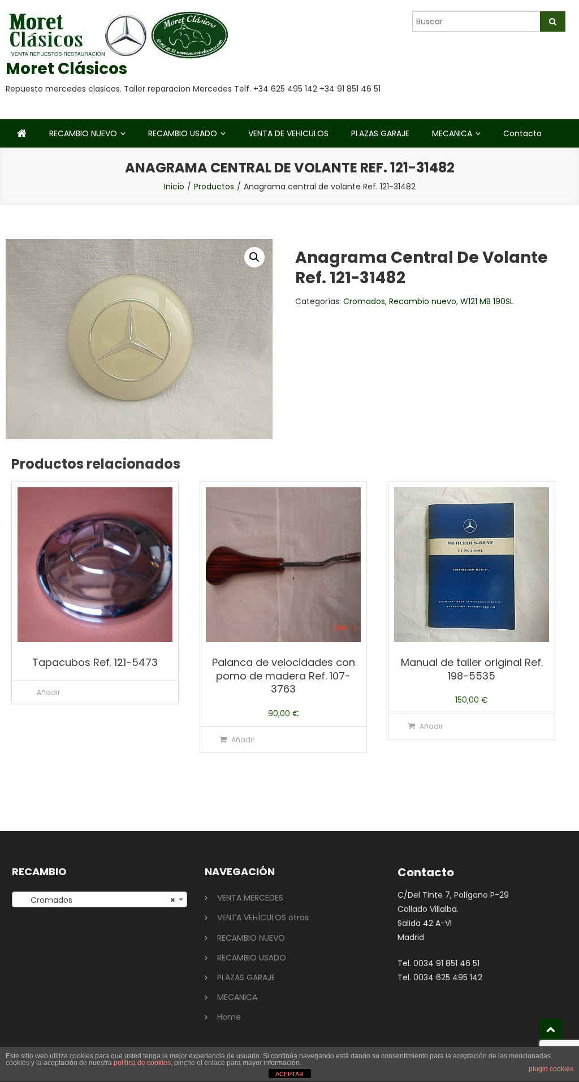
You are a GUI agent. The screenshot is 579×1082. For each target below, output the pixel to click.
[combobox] (99, 899)
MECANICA (452, 133)
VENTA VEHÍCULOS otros (263, 917)
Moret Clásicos (66, 69)
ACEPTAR (289, 1074)
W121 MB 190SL (486, 301)
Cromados (364, 301)
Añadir (48, 692)
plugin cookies (551, 1069)
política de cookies (142, 1063)
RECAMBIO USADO (182, 133)
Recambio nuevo (422, 301)
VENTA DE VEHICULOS (288, 133)
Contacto (522, 133)
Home (229, 1017)
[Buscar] (552, 21)
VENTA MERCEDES (250, 897)
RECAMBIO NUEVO (83, 133)
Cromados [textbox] (96, 900)
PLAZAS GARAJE (380, 133)
